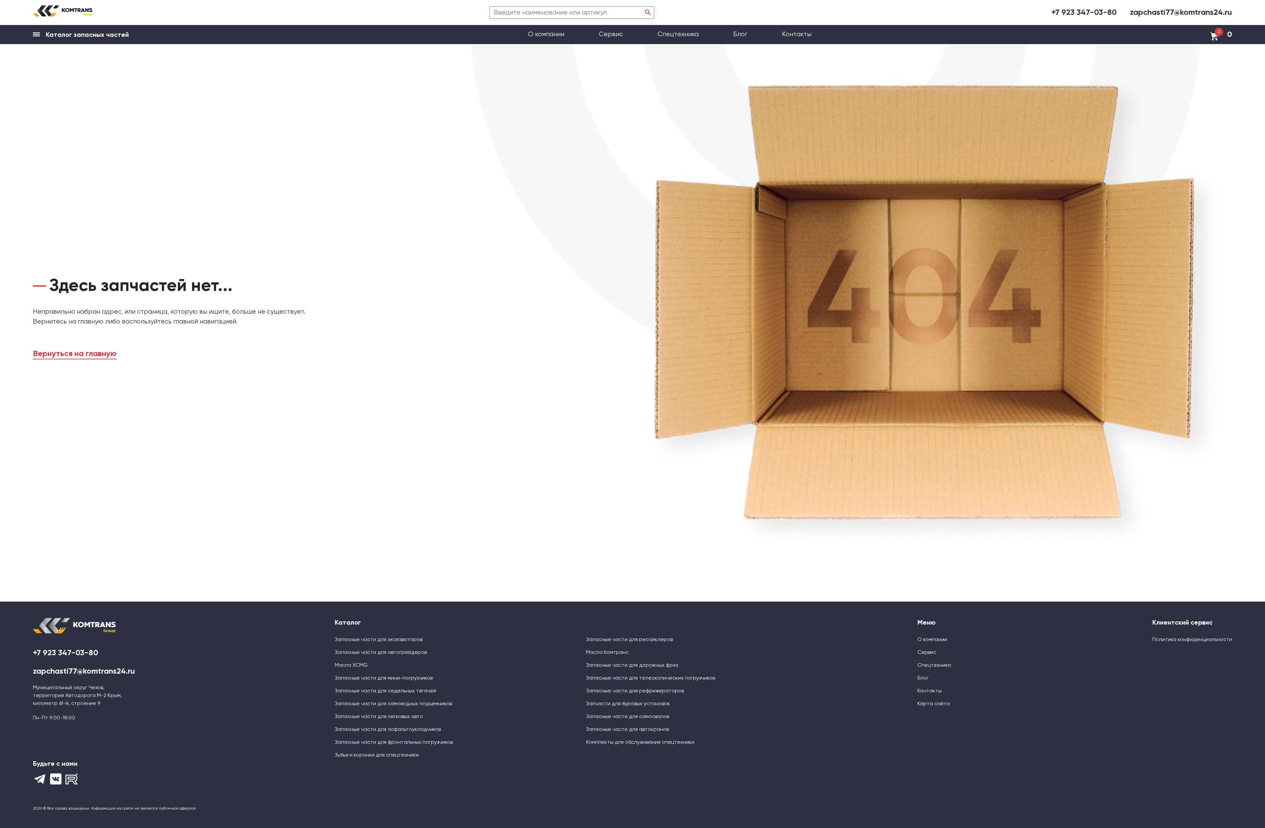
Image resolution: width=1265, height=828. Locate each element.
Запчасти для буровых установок (628, 704)
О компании (547, 34)
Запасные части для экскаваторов (378, 639)
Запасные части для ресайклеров (629, 639)
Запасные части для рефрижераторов (635, 691)
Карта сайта (933, 704)
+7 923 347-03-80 (1084, 12)
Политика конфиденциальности (1192, 639)
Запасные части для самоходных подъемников (393, 704)
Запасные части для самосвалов (627, 716)
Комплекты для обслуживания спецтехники (640, 742)
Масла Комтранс (607, 652)
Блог (740, 34)
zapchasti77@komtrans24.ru (1181, 12)
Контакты (796, 34)
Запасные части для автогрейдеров (381, 652)
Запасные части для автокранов (627, 729)
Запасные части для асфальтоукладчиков (388, 729)
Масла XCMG (351, 665)
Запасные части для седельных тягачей (385, 691)
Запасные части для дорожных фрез (632, 665)
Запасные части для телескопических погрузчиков (650, 678)
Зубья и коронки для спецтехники (377, 755)
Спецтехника (678, 34)
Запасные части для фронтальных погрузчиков (394, 742)
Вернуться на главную (75, 354)
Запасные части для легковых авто (379, 716)
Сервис (612, 34)
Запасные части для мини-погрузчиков (384, 678)
